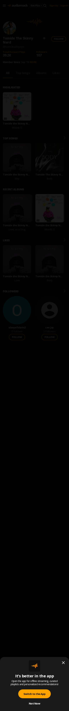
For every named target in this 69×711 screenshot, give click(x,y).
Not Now (34, 703)
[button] (34, 355)
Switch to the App (34, 694)
